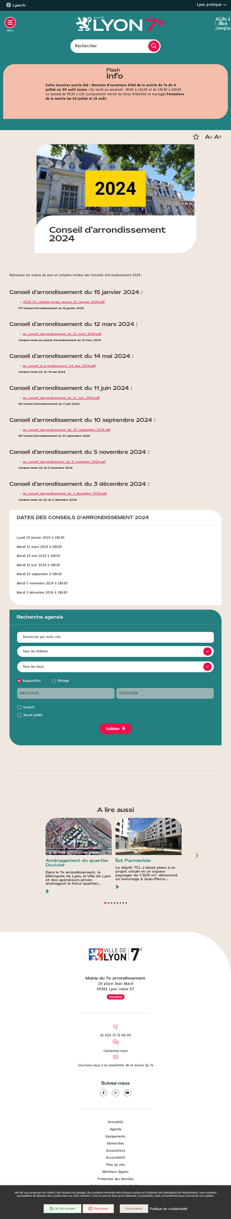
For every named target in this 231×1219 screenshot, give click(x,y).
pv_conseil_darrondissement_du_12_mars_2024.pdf (62, 334)
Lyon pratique (210, 5)
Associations (115, 1150)
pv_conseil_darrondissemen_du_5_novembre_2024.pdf (64, 462)
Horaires (115, 997)
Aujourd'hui (32, 681)
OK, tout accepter (65, 1208)
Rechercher (86, 46)
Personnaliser (134, 1208)
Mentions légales (115, 1172)
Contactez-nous (116, 1051)
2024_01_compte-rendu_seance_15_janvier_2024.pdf (64, 302)
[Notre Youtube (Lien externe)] (127, 1092)
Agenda (115, 1129)
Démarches (115, 1143)
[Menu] (10, 22)
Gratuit (28, 707)
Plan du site (115, 1165)
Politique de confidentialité (168, 1209)
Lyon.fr (19, 5)
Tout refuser (101, 1208)
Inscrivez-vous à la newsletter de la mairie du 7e (115, 1065)
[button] (195, 136)
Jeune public (33, 715)
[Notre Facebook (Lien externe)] (103, 1092)
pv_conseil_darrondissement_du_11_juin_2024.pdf (61, 398)
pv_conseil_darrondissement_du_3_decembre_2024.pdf (65, 493)
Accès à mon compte (220, 22)
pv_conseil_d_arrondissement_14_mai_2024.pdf (59, 366)
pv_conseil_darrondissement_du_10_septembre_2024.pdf (66, 430)
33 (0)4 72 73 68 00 (115, 1035)
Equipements (115, 1136)
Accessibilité (115, 1157)
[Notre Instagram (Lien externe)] (115, 1092)
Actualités (115, 1122)
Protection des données (115, 1179)
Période (63, 681)
